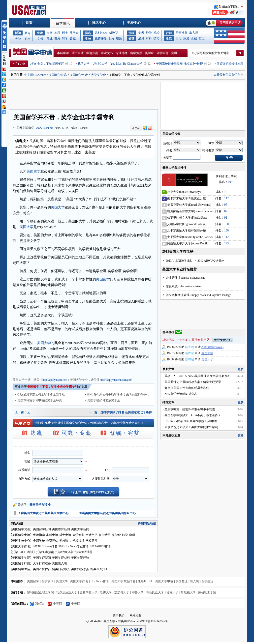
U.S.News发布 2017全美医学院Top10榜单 (191, 421)
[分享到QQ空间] (4, 79)
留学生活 (207, 581)
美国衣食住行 (42, 569)
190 (226, 224)
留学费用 (136, 53)
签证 (131, 38)
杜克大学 (172, 592)
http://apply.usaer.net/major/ (116, 379)
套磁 (73, 38)
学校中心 (134, 23)
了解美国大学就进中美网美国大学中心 (43, 513)
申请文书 (107, 53)
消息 (141, 38)
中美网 (75, 603)
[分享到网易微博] (4, 101)
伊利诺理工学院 (226, 176)
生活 (169, 38)
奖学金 (74, 32)
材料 (149, 38)
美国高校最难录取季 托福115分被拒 (170, 63)
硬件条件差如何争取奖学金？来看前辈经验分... (118, 394)
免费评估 (101, 38)
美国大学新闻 (80, 529)
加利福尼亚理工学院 (40, 592)
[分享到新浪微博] (4, 68)
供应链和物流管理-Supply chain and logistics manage (198, 295)
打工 (202, 38)
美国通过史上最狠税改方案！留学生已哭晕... (193, 382)
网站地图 (135, 615)
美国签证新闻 (42, 557)
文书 (40, 38)
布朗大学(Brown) (212, 347)
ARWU (113, 32)
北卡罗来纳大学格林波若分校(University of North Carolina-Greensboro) (186, 231)
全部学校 (39, 540)
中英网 (57, 603)
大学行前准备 (42, 563)
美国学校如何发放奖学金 (103, 400)
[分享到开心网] (4, 95)
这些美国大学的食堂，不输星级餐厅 (31, 63)
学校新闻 (91, 540)
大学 (18, 39)
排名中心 (99, 23)
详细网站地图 (147, 523)
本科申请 (63, 53)
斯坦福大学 (188, 592)
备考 (141, 32)
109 (230, 182)
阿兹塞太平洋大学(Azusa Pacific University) (187, 244)
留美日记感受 (61, 569)
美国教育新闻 (61, 529)
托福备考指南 (45, 552)
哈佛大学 (106, 592)
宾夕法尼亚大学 (66, 592)
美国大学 (58, 207)
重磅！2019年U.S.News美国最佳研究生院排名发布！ (198, 376)
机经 (156, 32)
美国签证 (182, 581)
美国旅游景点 (80, 569)
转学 (65, 38)
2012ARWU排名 (100, 546)
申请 (40, 33)
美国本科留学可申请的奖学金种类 (39, 400)
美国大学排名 (21, 546)
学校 (88, 38)
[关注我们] (228, 14)
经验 (149, 32)
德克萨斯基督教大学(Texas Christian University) (190, 212)
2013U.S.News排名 (45, 546)
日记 (179, 38)
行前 (169, 33)
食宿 (194, 38)
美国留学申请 (79, 75)
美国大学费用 (59, 370)
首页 (29, 23)
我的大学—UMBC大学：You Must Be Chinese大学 (100, 63)
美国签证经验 (80, 557)
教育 (28, 33)
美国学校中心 (21, 540)
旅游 (186, 38)
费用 (57, 38)
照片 (111, 38)
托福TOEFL (145, 581)
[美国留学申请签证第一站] (29, 14)
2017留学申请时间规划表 (180, 394)
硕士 (65, 32)
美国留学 (28, 128)
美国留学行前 (21, 563)
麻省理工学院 (207, 592)
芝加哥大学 (121, 592)
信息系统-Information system (183, 286)
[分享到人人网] (4, 84)
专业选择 (121, 53)
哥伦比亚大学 (155, 592)
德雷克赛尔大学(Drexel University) (189, 204)
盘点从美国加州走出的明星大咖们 (186, 388)
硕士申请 (78, 53)
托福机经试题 (83, 552)
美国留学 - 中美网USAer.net (121, 621)
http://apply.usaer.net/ (54, 379)
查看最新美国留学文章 (228, 75)
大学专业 (78, 535)
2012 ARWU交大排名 (211, 261)
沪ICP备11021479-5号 (154, 621)
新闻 (18, 33)
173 (226, 243)
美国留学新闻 (42, 529)
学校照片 (65, 540)
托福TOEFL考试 (22, 552)
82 (225, 211)
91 (225, 217)
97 (225, 204)
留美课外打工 (99, 569)
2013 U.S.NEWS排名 (179, 261)
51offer (39, 603)
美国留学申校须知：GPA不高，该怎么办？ (192, 415)
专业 (50, 38)
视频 (119, 38)
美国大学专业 (40, 370)
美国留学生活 (21, 569)
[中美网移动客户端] (224, 26)
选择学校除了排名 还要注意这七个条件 (126, 412)
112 (226, 198)
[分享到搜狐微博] (4, 106)
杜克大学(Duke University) (184, 192)
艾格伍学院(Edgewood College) (186, 224)
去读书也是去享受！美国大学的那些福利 (191, 427)
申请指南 (92, 53)
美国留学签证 (21, 557)
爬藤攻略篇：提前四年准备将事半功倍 (189, 409)
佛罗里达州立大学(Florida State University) (187, 218)
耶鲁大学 (138, 592)
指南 (50, 32)
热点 (28, 39)
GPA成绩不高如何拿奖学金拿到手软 (41, 394)
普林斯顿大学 (88, 592)
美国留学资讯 (58, 75)
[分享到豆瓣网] (4, 90)
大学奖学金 (98, 75)
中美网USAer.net (35, 75)
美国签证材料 (61, 557)
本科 (57, 32)
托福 (131, 33)
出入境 (193, 32)
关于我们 (119, 615)
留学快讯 (47, 581)
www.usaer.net (44, 128)
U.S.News (101, 32)
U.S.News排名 (100, 581)
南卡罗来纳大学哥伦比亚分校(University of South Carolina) (186, 199)
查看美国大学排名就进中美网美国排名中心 (107, 513)
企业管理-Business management (185, 277)
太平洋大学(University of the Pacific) (190, 237)
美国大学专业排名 (123, 581)
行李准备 (182, 32)
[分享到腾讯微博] (4, 73)
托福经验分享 (64, 552)
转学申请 (162, 53)
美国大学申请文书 (103, 370)
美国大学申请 (22, 370)
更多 (241, 369)
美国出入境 (59, 563)
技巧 (156, 38)
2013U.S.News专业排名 (74, 546)
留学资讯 (63, 23)
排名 (88, 33)
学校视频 (78, 540)
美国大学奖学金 (79, 370)
